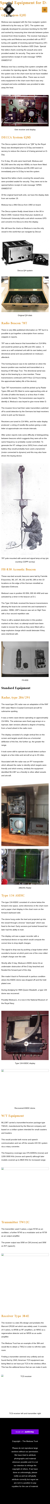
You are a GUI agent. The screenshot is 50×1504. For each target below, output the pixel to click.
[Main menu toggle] (44, 9)
